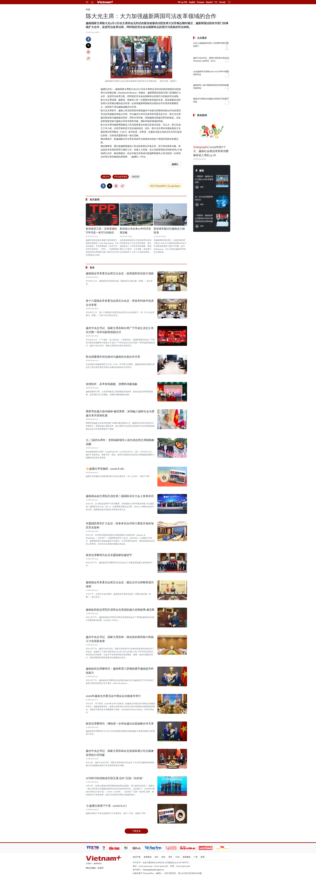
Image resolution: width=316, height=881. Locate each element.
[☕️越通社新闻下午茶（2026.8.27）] (172, 814)
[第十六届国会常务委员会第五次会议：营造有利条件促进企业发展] (172, 308)
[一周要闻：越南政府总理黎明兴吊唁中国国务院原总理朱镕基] (222, 220)
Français (200, 2)
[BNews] (126, 848)
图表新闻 (202, 115)
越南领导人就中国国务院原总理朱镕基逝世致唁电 (211, 86)
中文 (215, 2)
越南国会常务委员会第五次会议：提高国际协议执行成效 (120, 273)
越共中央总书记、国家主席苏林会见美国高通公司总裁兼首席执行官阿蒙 (120, 753)
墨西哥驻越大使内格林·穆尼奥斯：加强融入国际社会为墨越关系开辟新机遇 (120, 413)
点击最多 (202, 37)
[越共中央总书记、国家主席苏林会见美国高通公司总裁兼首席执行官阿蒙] (172, 759)
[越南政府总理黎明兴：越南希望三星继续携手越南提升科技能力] (172, 676)
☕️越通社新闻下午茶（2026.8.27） (107, 805)
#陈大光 (105, 176)
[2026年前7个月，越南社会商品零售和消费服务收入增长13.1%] (211, 131)
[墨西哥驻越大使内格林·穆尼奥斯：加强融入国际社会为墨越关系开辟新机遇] (172, 419)
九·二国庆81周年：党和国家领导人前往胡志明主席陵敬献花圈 (120, 442)
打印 (88, 52)
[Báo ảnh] (205, 848)
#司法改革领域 (120, 176)
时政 (88, 9)
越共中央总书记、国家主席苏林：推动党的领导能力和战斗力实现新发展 (120, 639)
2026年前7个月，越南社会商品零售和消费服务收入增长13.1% (210, 151)
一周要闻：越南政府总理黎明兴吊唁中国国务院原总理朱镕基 (204, 218)
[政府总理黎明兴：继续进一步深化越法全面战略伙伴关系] (172, 731)
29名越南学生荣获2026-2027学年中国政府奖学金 (211, 73)
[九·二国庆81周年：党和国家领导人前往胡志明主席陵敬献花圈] (172, 448)
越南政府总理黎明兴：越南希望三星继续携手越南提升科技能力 (120, 670)
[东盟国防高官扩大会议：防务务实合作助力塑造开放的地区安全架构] (172, 531)
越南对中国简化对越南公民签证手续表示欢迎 (211, 100)
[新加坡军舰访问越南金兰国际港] (170, 214)
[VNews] (104, 848)
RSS (156, 857)
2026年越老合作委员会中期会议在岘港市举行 (113, 696)
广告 (196, 857)
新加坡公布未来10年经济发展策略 (135, 230)
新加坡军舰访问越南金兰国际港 (169, 230)
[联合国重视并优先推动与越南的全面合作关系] (172, 364)
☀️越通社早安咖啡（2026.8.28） (106, 468)
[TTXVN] (92, 848)
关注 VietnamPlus (158, 186)
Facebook (88, 39)
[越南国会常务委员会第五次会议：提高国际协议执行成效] (172, 281)
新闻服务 (187, 857)
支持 (163, 857)
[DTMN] (188, 848)
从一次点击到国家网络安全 (204, 198)
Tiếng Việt (182, 2)
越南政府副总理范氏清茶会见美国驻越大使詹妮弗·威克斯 (120, 609)
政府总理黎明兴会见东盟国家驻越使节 (109, 555)
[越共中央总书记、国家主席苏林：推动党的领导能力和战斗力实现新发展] (172, 645)
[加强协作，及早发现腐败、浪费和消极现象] (172, 392)
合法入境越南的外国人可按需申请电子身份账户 (211, 44)
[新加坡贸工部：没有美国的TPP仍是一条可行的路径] (102, 214)
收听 (202, 187)
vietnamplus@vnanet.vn (153, 870)
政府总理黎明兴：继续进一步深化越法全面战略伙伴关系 (120, 723)
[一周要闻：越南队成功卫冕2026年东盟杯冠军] (222, 181)
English (192, 2)
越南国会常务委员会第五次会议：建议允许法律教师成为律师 (120, 584)
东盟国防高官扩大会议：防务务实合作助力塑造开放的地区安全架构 (120, 525)
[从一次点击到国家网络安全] (222, 201)
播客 (201, 170)
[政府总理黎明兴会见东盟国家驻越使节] (172, 563)
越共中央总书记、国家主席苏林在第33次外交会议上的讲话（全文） (211, 59)
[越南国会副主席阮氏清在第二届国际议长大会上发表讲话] (172, 504)
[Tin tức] (114, 848)
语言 (170, 857)
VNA (177, 857)
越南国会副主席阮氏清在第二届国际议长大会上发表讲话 (120, 496)
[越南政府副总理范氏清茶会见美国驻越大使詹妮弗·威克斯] (172, 617)
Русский (222, 2)
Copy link (88, 58)
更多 (92, 267)
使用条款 (148, 857)
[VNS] (153, 848)
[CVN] (171, 848)
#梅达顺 (135, 176)
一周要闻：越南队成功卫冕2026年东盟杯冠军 (204, 179)
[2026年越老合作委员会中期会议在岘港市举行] (172, 704)
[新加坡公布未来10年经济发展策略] (136, 214)
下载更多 (136, 831)
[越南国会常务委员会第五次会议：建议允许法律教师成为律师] (172, 590)
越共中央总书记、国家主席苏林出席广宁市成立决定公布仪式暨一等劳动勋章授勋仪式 (120, 330)
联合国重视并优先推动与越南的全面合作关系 (113, 356)
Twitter (88, 45)
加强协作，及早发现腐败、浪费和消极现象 (111, 384)
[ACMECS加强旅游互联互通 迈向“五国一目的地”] (172, 786)
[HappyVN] (222, 848)
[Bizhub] (136, 848)
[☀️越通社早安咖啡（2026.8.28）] (172, 476)
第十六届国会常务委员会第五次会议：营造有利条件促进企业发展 (120, 302)
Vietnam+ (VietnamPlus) (105, 2)
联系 (203, 857)
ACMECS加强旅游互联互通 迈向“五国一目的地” (114, 778)
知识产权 (137, 857)
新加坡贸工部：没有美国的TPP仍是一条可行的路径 (101, 230)
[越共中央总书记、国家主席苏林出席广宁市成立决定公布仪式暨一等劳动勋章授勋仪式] (172, 336)
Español (209, 2)
